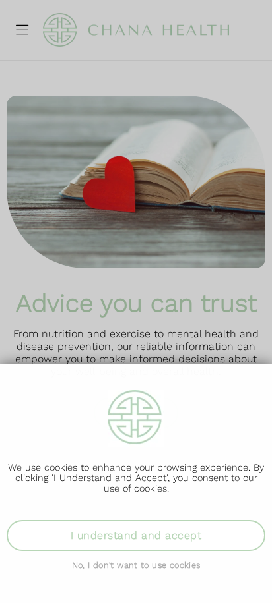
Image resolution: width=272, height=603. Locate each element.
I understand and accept (136, 535)
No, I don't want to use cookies (136, 565)
